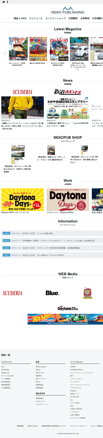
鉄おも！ (39, 382)
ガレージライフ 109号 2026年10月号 (17, 64)
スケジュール (36, 18)
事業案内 (20, 426)
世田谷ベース (74, 394)
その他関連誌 (5, 388)
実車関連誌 (39, 385)
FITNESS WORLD (76, 369)
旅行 (71, 376)
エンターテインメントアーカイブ (81, 373)
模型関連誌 (39, 388)
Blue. (72, 406)
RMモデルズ (40, 373)
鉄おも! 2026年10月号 (37, 63)
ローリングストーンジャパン (80, 385)
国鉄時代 (39, 376)
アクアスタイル (75, 388)
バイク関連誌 (5, 379)
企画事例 (84, 18)
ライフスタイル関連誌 (77, 418)
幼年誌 (38, 369)
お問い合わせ (32, 426)
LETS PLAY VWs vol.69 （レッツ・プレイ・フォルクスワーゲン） (78, 66)
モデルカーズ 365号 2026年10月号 (57, 64)
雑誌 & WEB (20, 18)
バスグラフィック (42, 404)
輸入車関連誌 (5, 382)
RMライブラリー (41, 379)
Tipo (2, 366)
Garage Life (5, 373)
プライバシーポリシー (78, 426)
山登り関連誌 (74, 415)
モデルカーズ (40, 401)
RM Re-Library (41, 366)
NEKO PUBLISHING (68, 10)
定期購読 (73, 18)
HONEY (73, 366)
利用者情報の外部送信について (53, 426)
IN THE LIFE (74, 397)
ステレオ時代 (74, 403)
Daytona (73, 391)
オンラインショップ (55, 18)
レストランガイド (76, 379)
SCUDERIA (5, 369)
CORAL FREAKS (76, 409)
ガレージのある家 (7, 376)
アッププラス (74, 382)
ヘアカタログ (74, 412)
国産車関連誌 (5, 385)
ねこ (71, 400)
